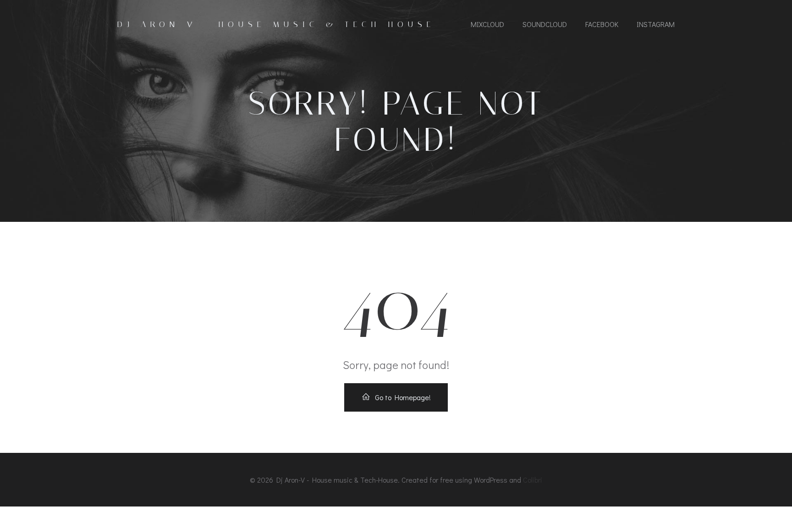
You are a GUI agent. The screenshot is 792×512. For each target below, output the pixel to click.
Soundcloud (544, 24)
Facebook (601, 24)
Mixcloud (487, 24)
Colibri (532, 479)
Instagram (656, 24)
